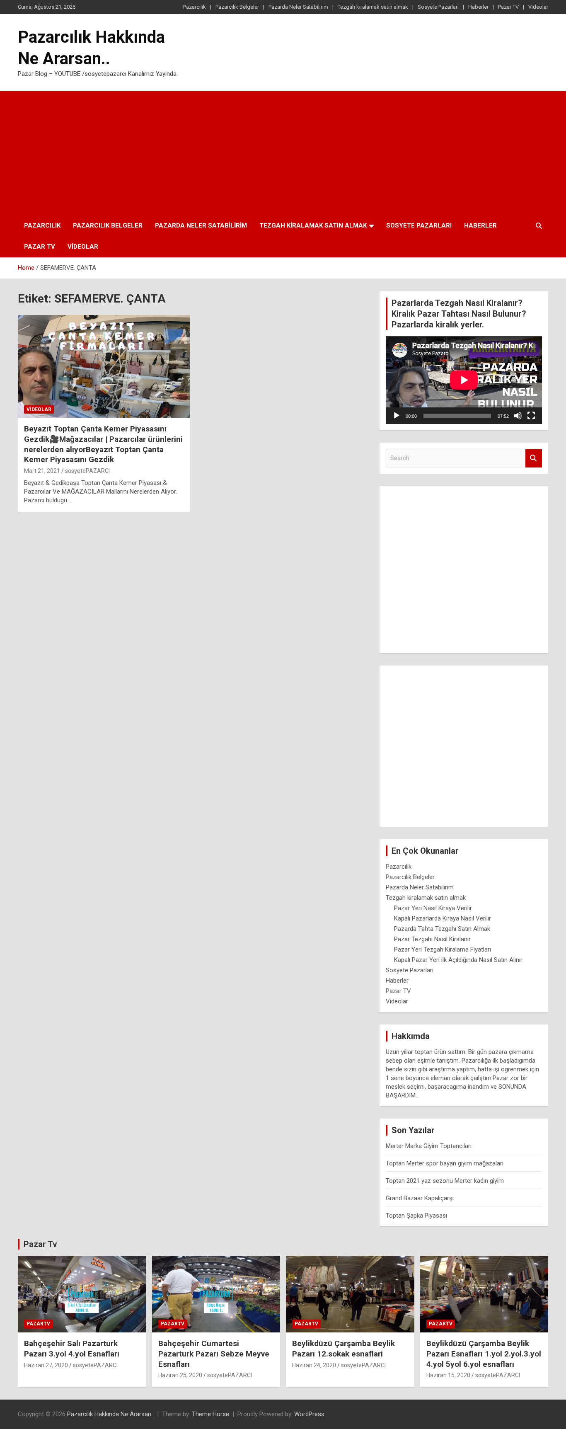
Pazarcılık (194, 7)
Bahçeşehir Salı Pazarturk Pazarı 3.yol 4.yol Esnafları (71, 1349)
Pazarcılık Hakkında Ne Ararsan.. (110, 1414)
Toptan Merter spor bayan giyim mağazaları (444, 1163)
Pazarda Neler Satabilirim (298, 7)
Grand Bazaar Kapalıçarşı (420, 1198)
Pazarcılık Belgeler (237, 7)
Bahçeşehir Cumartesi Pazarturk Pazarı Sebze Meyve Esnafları (213, 1353)
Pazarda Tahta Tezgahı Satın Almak (442, 928)
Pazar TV (508, 7)
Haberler (478, 7)
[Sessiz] (518, 416)
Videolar (538, 7)
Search (533, 458)
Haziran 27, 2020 (46, 1365)
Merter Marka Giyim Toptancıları (429, 1146)
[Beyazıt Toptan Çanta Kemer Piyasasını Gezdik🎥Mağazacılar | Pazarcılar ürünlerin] (103, 366)
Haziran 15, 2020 (448, 1375)
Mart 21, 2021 (42, 470)
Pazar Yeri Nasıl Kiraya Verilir (433, 908)
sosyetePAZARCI (87, 470)
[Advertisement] (283, 153)
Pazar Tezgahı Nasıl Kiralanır (432, 939)
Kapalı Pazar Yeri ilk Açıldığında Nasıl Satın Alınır (458, 960)
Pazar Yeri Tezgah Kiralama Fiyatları (442, 949)
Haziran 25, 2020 (180, 1375)
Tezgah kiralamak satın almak (373, 7)
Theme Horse (210, 1414)
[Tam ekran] (531, 416)
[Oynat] (396, 416)
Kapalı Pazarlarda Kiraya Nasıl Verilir (442, 918)
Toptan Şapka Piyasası (416, 1215)
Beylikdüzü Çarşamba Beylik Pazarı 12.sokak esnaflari (343, 1349)
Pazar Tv (40, 1244)
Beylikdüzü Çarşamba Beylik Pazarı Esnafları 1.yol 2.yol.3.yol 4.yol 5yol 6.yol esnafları (483, 1353)
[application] (464, 380)
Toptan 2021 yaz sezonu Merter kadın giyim (445, 1180)
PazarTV (38, 1324)
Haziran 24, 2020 (314, 1365)
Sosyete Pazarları (438, 7)
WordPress (309, 1414)
